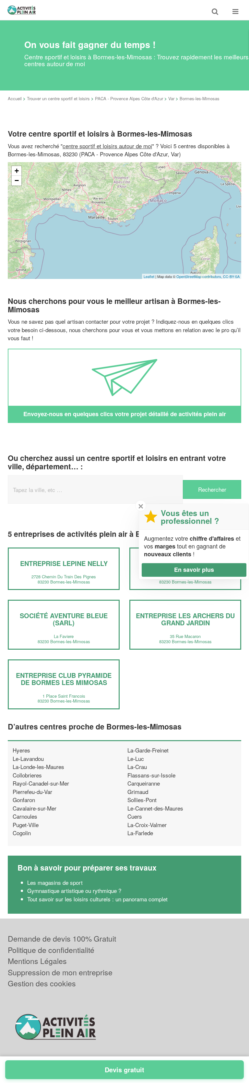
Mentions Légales (37, 961)
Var (171, 98)
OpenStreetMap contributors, (199, 276)
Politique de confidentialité (51, 950)
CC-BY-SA (231, 276)
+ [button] (17, 171)
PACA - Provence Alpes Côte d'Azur (129, 98)
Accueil (15, 98)
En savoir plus (194, 569)
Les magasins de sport (55, 882)
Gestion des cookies (42, 983)
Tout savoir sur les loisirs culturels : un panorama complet (97, 899)
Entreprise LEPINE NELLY (64, 563)
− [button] (17, 180)
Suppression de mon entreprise (60, 972)
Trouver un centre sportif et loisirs (58, 98)
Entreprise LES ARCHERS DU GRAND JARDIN (185, 619)
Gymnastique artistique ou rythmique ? (74, 890)
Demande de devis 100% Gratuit (62, 938)
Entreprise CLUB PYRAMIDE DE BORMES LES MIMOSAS (64, 678)
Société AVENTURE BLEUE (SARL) (64, 619)
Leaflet (149, 276)
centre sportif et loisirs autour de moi (107, 146)
